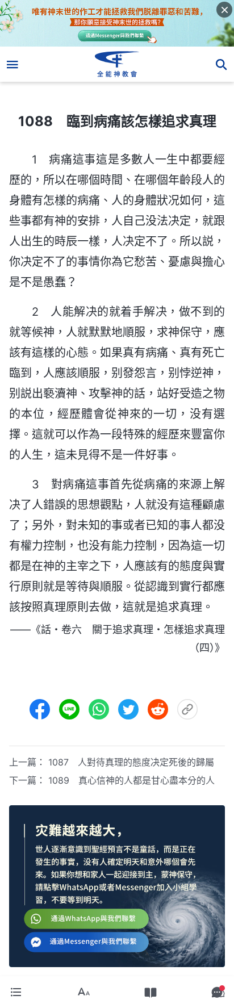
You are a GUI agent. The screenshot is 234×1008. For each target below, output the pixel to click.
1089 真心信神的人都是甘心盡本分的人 (131, 780)
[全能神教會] (117, 64)
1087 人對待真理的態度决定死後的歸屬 (131, 762)
